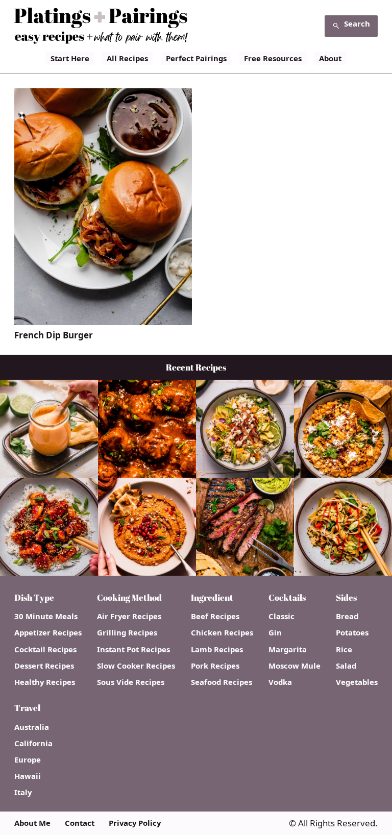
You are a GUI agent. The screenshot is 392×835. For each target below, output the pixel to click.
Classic (281, 616)
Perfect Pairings (196, 58)
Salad (346, 666)
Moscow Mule (294, 666)
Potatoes (352, 632)
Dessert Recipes (44, 666)
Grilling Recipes (127, 632)
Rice (344, 649)
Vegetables (357, 682)
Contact (79, 823)
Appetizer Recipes (48, 632)
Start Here (70, 58)
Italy (23, 792)
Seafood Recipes (221, 682)
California (33, 743)
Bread (347, 616)
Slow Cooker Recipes (136, 666)
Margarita (287, 649)
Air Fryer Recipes (129, 616)
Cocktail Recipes (45, 649)
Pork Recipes (215, 666)
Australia (31, 727)
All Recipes (127, 58)
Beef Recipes (215, 616)
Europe (27, 760)
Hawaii (27, 776)
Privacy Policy (135, 823)
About (330, 58)
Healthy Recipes (44, 682)
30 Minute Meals (46, 616)
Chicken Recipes (222, 632)
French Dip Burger (53, 335)
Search (357, 23)
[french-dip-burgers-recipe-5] (103, 320)
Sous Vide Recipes (130, 682)
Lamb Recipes (217, 649)
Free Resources (273, 58)
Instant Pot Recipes (133, 649)
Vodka (280, 682)
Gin (275, 632)
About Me (32, 823)
